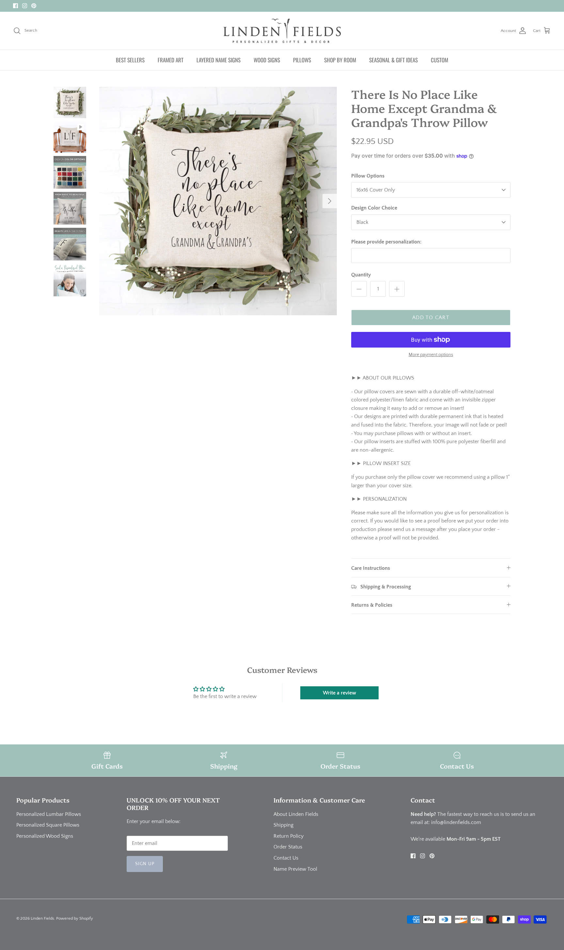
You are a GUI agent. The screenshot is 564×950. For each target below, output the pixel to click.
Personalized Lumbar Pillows (48, 814)
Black (362, 222)
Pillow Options (367, 176)
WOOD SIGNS (267, 60)
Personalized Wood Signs (44, 836)
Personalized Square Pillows (47, 825)
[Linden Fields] (282, 30)
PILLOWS (302, 60)
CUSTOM (439, 60)
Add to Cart (430, 317)
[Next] (329, 201)
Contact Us (286, 858)
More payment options (431, 354)
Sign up (144, 863)
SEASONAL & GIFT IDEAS (393, 60)
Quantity (361, 275)
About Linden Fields (296, 814)
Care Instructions (370, 568)
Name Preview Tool (295, 869)
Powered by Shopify (74, 918)
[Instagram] (24, 5)
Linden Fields (42, 918)
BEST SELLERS (130, 60)
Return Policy (289, 836)
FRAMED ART (170, 60)
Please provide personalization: (386, 242)
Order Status (288, 847)
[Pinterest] (33, 5)
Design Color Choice (374, 208)
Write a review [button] (339, 693)
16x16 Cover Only (375, 190)
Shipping (283, 825)
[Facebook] (15, 5)
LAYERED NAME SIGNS (218, 60)
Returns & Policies (371, 605)
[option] (218, 201)
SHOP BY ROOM (340, 60)
